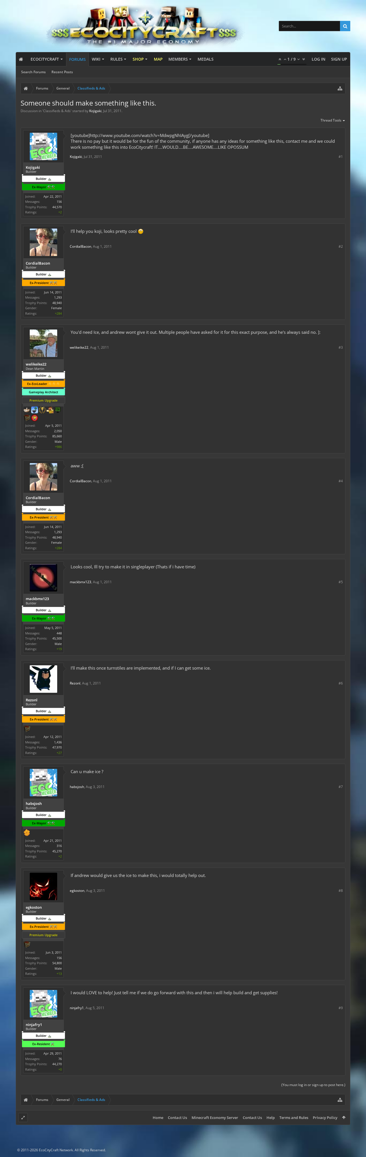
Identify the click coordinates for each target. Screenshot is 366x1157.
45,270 (57, 851)
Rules (116, 59)
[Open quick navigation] (340, 88)
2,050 (58, 431)
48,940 (57, 303)
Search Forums (33, 72)
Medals (206, 59)
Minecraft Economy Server (215, 1117)
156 (59, 201)
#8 (341, 890)
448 (59, 633)
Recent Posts (62, 72)
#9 (341, 1008)
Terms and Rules (293, 1117)
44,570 (57, 207)
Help (270, 1117)
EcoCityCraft (45, 59)
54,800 (57, 963)
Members (178, 59)
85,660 (57, 436)
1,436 (58, 742)
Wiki (96, 59)
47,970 (57, 747)
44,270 (57, 1064)
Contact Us (177, 1117)
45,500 (57, 638)
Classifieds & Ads (57, 110)
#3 (341, 347)
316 (59, 846)
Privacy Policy (325, 1117)
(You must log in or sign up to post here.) (313, 1084)
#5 (341, 582)
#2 (341, 246)
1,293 (58, 297)
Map (158, 59)
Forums (77, 59)
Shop (138, 59)
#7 (341, 787)
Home (158, 1117)
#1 (341, 156)
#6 (341, 683)
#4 (341, 481)
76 (60, 1059)
